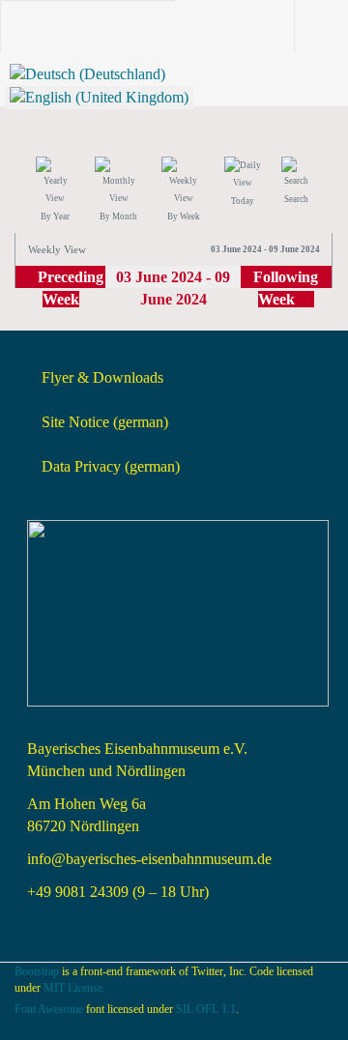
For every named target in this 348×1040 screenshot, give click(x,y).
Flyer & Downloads (102, 377)
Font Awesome (48, 1009)
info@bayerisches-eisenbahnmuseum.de (149, 859)
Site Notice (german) (105, 422)
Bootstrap (36, 971)
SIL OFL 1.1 (206, 1009)
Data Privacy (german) (111, 466)
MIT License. (74, 988)
